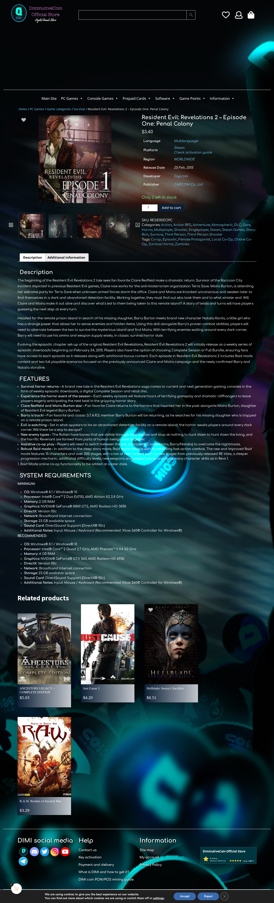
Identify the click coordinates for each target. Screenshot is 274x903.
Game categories (59, 109)
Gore (246, 225)
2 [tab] (65, 209)
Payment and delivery (96, 865)
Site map (147, 850)
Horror (147, 230)
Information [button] (220, 98)
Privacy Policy (151, 865)
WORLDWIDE (184, 159)
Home (23, 109)
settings (158, 898)
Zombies (182, 244)
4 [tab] (78, 209)
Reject (208, 896)
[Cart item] (252, 16)
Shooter (180, 230)
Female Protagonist (194, 239)
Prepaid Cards (134, 98)
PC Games (69, 98)
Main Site (49, 98)
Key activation (90, 857)
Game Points (190, 98)
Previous (11, 225)
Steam (179, 148)
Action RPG (182, 225)
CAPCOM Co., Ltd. (188, 184)
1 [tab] (59, 209)
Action (166, 225)
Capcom (181, 176)
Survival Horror (161, 244)
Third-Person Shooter (205, 234)
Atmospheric (222, 225)
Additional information (66, 257)
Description (32, 257)
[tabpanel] (75, 159)
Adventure (201, 225)
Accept (184, 896)
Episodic (170, 239)
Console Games (100, 98)
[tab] (32, 257)
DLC (237, 225)
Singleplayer (198, 230)
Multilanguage (186, 141)
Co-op (156, 239)
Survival (79, 109)
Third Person (175, 234)
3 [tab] (72, 209)
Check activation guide (193, 152)
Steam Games (233, 230)
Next (138, 225)
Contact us (88, 850)
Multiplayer (163, 230)
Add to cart (171, 208)
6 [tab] (91, 209)
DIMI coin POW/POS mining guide (106, 879)
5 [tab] (84, 209)
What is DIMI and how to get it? (104, 872)
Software (162, 98)
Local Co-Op (222, 239)
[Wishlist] (226, 16)
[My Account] (239, 16)
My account (149, 857)
